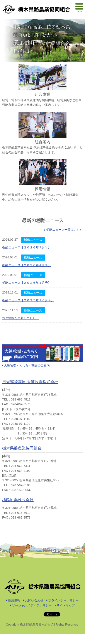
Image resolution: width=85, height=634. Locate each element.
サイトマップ (65, 605)
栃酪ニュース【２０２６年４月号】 (26, 265)
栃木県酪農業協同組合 (21, 448)
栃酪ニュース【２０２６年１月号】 (26, 282)
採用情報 (14, 600)
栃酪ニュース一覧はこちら (64, 229)
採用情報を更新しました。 (20, 318)
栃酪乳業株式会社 (18, 500)
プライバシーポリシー (63, 600)
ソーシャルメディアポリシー (32, 605)
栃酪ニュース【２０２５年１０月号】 (28, 300)
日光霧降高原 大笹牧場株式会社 (30, 382)
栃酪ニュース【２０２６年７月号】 (26, 247)
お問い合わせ (34, 600)
